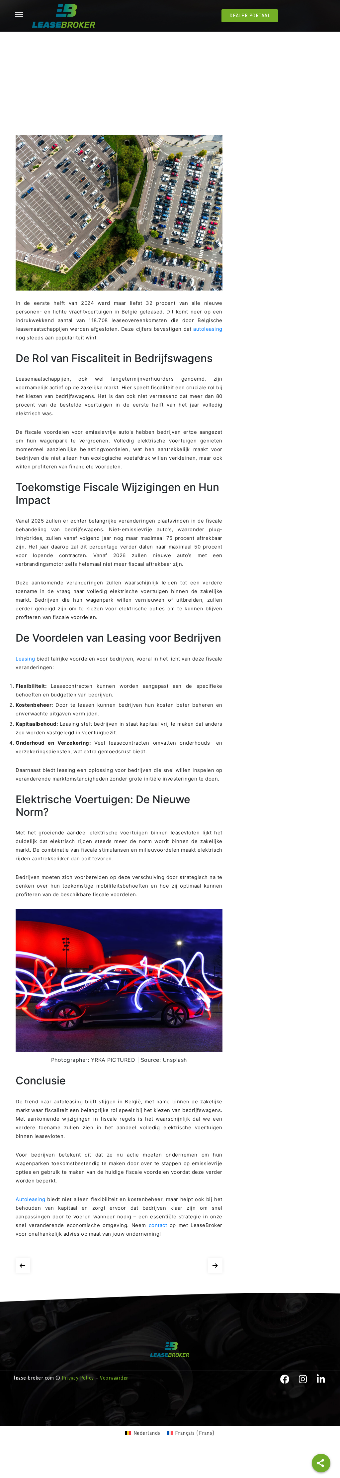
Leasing (26, 659)
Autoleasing (31, 1199)
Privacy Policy (78, 1378)
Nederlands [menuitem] (146, 1433)
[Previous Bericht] (23, 1264)
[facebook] (285, 1379)
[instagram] (303, 1379)
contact (159, 1225)
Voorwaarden (114, 1378)
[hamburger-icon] (19, 14)
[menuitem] (142, 1433)
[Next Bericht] (215, 1264)
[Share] (321, 1463)
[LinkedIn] (321, 1379)
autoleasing (207, 329)
